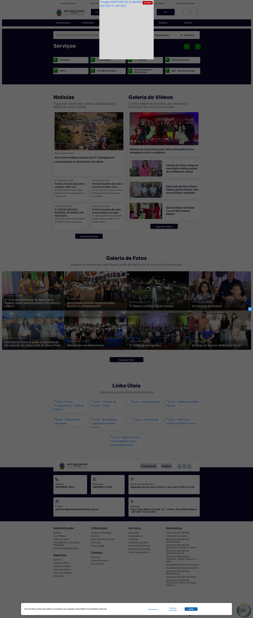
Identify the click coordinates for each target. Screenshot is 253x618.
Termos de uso (153, 609)
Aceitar (191, 609)
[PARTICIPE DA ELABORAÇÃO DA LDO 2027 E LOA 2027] (126, 29)
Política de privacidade (173, 609)
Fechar (147, 3)
